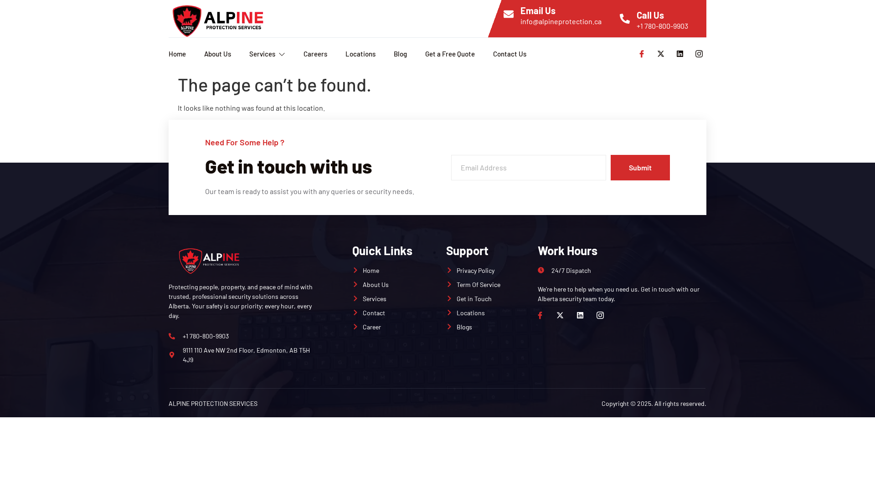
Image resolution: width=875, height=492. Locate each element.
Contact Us (509, 54)
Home (177, 54)
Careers (315, 54)
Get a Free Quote (450, 54)
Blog (400, 54)
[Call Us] (625, 19)
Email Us (538, 10)
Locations (360, 54)
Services (262, 54)
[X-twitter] (661, 53)
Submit (640, 167)
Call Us (650, 15)
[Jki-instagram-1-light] (699, 53)
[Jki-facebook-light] (641, 53)
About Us (217, 54)
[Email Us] (509, 14)
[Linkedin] (680, 53)
